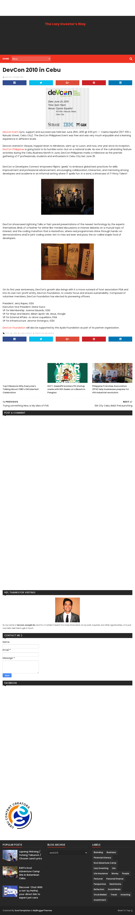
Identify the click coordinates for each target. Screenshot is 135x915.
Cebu (15, 333)
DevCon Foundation (14, 327)
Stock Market (100, 894)
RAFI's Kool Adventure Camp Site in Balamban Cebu (29, 873)
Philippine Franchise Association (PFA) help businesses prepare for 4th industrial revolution (110, 389)
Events (50, 333)
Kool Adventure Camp (105, 862)
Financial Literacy (102, 857)
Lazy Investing (101, 868)
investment (100, 899)
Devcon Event (11, 132)
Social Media (114, 889)
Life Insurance (101, 873)
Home (6, 58)
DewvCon (40, 333)
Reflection (99, 889)
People (125, 873)
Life (114, 868)
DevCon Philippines (13, 149)
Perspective (100, 884)
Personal (98, 878)
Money (115, 873)
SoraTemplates (22, 910)
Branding (98, 852)
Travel (114, 894)
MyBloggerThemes (42, 910)
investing (125, 894)
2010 (7, 333)
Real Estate (115, 884)
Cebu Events (26, 333)
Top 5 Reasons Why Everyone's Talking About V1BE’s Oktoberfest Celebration (21, 389)
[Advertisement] (60, 7)
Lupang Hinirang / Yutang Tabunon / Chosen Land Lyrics (30, 855)
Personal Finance (114, 878)
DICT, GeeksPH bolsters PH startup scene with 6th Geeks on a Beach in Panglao (66, 389)
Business (111, 852)
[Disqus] (67, 459)
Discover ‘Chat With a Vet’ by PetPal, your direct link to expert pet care (30, 892)
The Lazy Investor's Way (65, 24)
